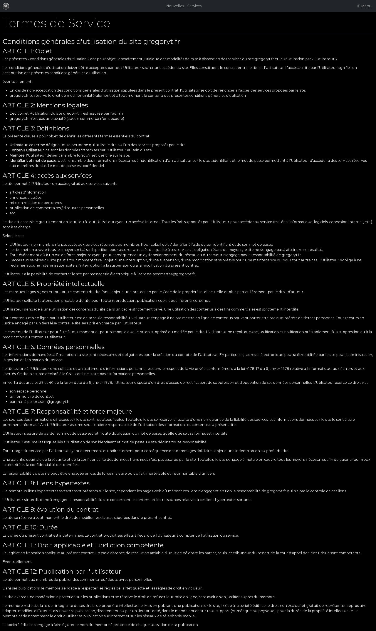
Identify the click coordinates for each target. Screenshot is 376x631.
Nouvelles (175, 6)
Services (194, 6)
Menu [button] (366, 6)
